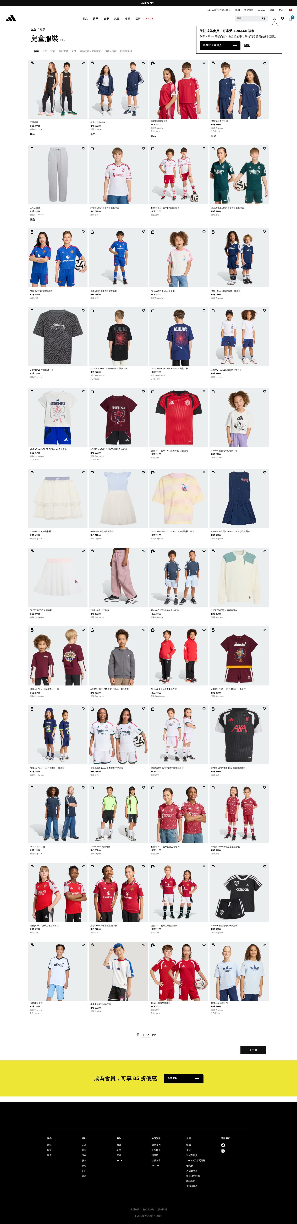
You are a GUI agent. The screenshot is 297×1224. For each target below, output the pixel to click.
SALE (119, 1161)
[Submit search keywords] (263, 18)
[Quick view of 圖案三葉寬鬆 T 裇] (213, 945)
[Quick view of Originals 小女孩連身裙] (92, 472)
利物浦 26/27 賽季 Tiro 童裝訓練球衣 (228, 768)
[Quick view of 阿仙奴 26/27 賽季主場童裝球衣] (32, 866)
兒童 (33, 29)
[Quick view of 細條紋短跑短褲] (92, 63)
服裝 (42, 29)
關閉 (247, 45)
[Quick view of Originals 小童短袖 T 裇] (32, 311)
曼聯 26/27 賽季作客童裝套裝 (103, 291)
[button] (85, 18)
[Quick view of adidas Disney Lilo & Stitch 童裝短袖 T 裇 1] (153, 472)
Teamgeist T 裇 (37, 847)
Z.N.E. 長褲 (35, 208)
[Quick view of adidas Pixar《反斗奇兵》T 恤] (32, 630)
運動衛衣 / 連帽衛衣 (90, 51)
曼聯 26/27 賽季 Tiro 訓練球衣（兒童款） (170, 451)
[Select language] (291, 10)
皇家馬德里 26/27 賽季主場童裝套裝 (167, 768)
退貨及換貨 (191, 1155)
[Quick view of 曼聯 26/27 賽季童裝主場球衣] (92, 866)
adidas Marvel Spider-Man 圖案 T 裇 (109, 369)
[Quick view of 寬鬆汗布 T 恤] (32, 945)
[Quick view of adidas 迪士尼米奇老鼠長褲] (153, 630)
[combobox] (251, 18)
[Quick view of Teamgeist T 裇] (32, 788)
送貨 (188, 1150)
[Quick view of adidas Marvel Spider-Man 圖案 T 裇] (92, 311)
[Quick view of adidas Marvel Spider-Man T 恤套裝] (32, 391)
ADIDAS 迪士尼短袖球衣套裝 (224, 926)
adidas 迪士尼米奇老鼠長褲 (164, 689)
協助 (188, 1145)
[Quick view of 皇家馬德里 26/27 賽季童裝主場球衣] (92, 709)
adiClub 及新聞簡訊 (195, 1161)
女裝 (119, 1150)
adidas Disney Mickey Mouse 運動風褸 (109, 689)
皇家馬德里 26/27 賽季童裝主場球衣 (106, 768)
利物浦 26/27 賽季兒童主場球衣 (165, 847)
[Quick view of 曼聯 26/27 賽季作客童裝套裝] (92, 232)
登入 (281, 10)
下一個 (253, 1050)
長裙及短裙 (126, 51)
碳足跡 (155, 1155)
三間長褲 (34, 123)
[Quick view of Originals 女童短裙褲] (32, 472)
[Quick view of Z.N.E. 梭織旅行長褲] (92, 551)
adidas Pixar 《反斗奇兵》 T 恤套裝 (228, 689)
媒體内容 (156, 1161)
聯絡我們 (190, 1181)
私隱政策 (134, 1210)
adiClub (155, 1166)
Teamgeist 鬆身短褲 (100, 847)
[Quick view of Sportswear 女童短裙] (32, 551)
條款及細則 (148, 1210)
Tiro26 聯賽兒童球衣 (160, 1003)
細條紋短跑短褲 (97, 123)
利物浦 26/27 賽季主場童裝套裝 (225, 847)
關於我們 (156, 1145)
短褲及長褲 (110, 51)
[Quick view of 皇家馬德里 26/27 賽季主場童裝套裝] (153, 709)
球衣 (52, 51)
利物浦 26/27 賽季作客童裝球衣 (104, 208)
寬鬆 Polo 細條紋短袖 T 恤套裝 (225, 291)
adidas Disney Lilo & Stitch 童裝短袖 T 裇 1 (172, 532)
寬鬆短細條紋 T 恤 (159, 121)
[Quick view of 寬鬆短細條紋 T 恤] (153, 63)
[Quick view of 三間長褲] (32, 63)
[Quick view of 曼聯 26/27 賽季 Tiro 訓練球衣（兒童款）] (153, 391)
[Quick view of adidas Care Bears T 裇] (153, 232)
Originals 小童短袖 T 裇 (41, 370)
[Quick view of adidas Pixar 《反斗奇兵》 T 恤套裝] (213, 630)
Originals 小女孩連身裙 (102, 532)
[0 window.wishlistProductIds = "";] (282, 19)
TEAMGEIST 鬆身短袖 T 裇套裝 (165, 611)
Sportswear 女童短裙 (41, 611)
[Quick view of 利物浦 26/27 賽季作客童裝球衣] (92, 148)
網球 (84, 1176)
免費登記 (173, 1078)
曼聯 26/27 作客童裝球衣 (41, 291)
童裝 (119, 1155)
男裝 (119, 1145)
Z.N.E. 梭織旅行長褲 (99, 611)
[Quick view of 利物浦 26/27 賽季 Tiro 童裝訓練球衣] (213, 709)
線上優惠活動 (193, 1176)
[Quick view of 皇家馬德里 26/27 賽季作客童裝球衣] (213, 148)
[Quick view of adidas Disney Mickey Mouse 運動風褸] (92, 630)
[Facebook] (223, 1145)
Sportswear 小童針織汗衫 (224, 611)
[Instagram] (223, 1151)
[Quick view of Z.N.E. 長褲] (32, 148)
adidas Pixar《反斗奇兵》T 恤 (44, 689)
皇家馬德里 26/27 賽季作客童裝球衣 (227, 208)
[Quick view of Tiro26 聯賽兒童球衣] (153, 945)
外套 (74, 51)
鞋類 (49, 1145)
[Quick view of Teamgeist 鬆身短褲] (92, 788)
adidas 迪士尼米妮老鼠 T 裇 (224, 451)
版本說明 (162, 1210)
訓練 (84, 1155)
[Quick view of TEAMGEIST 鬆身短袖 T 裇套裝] (153, 551)
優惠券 (189, 1166)
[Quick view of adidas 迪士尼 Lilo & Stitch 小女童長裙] (213, 472)
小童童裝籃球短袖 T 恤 (100, 1004)
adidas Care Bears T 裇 (163, 291)
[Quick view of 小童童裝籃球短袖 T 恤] (92, 945)
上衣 (44, 51)
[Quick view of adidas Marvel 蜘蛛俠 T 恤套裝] (213, 311)
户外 (84, 1171)
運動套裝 (63, 51)
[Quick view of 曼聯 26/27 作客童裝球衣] (32, 232)
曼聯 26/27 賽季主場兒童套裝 (164, 926)
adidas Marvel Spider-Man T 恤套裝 (48, 449)
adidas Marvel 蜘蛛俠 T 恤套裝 (226, 370)
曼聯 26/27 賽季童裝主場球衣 (103, 926)
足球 (84, 1150)
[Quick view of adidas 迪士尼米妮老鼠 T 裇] (213, 391)
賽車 (84, 1161)
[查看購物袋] (290, 18)
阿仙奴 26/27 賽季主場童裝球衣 (44, 926)
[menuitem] (85, 18)
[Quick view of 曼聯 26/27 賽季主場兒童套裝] (153, 866)
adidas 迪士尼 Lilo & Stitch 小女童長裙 (230, 532)
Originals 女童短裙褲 (40, 532)
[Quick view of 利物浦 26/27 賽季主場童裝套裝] (213, 788)
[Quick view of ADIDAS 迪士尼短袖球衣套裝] (213, 866)
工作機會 (156, 1150)
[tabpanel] (148, 559)
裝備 (49, 1155)
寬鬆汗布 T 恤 (36, 1003)
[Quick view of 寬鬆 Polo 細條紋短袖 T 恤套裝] (213, 232)
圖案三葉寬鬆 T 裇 (219, 1003)
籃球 (84, 1166)
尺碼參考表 (191, 1171)
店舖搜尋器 (191, 1186)
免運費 (147, 3)
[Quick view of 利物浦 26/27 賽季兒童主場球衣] (153, 788)
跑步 (84, 1145)
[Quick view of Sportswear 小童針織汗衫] (213, 551)
